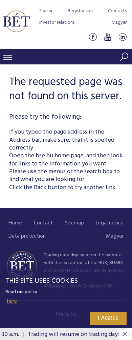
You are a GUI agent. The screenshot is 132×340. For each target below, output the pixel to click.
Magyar (119, 22)
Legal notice (110, 223)
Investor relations (56, 22)
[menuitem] (15, 223)
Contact (43, 223)
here (12, 301)
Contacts (117, 11)
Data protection (27, 236)
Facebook (93, 36)
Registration (80, 11)
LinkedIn (122, 36)
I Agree (108, 318)
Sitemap (74, 223)
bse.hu (44, 156)
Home (15, 223)
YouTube (107, 36)
